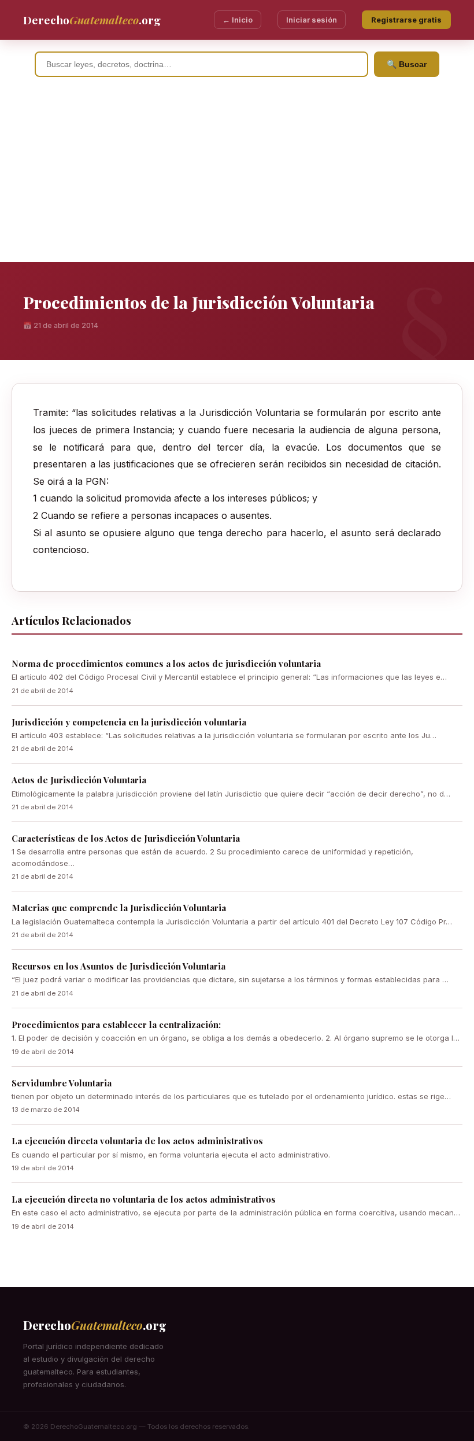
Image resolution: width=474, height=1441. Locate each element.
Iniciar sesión (311, 19)
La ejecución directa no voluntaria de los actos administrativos (144, 1199)
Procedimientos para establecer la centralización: (116, 1024)
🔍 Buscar (407, 64)
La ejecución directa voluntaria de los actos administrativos (137, 1141)
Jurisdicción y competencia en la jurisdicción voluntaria (129, 722)
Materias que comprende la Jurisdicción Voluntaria (119, 907)
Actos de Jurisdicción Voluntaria (79, 780)
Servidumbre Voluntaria (62, 1083)
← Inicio (238, 19)
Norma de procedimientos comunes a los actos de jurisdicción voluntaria (166, 663)
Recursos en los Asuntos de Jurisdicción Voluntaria (118, 966)
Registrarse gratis (406, 19)
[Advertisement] (237, 175)
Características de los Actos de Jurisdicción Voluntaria (126, 838)
